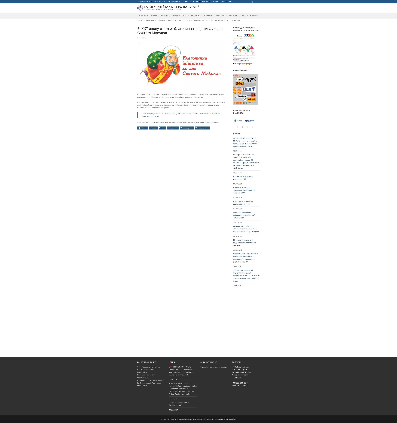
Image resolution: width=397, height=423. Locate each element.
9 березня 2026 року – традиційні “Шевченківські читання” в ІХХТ (244, 190)
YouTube (195, 1)
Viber (229, 1)
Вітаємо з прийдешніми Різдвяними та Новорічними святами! (244, 242)
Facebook (186, 1)
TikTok (223, 1)
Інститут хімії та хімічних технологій (172, 6)
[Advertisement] (246, 321)
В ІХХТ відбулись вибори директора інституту (243, 202)
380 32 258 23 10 (159, 1)
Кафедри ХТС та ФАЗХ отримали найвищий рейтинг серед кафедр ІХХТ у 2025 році (246, 229)
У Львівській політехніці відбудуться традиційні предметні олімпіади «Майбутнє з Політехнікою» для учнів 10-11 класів (246, 275)
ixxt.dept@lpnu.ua (174, 1)
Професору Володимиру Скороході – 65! (243, 177)
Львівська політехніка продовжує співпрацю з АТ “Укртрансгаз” (244, 215)
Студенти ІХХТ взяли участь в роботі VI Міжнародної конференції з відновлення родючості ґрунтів (245, 258)
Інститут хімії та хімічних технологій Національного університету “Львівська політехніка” (192, 419)
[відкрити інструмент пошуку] (252, 2)
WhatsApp (214, 1)
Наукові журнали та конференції (150, 380)
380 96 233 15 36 (145, 1)
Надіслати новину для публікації (213, 367)
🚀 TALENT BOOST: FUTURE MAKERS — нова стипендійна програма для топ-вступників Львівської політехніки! (245, 142)
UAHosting (232, 419)
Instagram (204, 1)
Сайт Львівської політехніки (148, 367)
